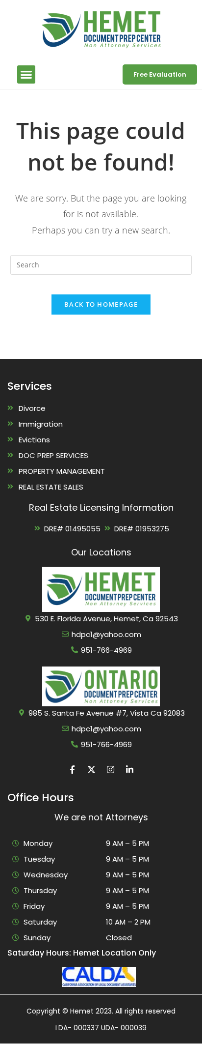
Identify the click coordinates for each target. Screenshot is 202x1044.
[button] (26, 74)
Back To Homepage (101, 304)
